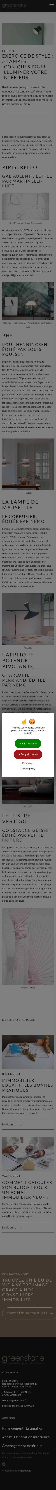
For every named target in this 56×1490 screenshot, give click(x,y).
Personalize (28, 763)
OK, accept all (29, 743)
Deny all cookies (29, 754)
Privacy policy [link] (28, 768)
